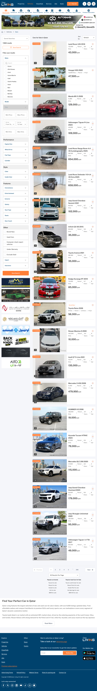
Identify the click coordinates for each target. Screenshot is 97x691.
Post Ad (74, 4)
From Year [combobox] (9, 124)
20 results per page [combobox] (57, 575)
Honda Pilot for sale (73, 587)
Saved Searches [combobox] (9, 38)
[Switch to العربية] (84, 4)
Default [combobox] (86, 37)
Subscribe (69, 653)
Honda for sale (53, 587)
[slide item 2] (48, 219)
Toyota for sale (52, 583)
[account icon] (93, 4)
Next (88, 570)
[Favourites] (89, 4)
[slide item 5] (52, 219)
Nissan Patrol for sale (73, 585)
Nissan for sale (53, 585)
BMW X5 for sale (73, 592)
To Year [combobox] (19, 124)
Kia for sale (53, 590)
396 (77, 569)
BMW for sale (52, 592)
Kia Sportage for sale (73, 590)
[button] (7, 4)
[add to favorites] (93, 44)
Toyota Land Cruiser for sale (73, 583)
